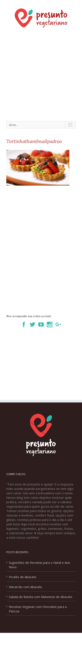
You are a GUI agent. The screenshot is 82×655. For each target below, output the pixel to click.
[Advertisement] (41, 73)
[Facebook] (23, 324)
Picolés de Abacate (22, 577)
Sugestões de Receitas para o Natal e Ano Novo (39, 564)
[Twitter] (32, 324)
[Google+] (58, 324)
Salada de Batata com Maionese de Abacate (40, 597)
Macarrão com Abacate (25, 587)
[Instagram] (49, 324)
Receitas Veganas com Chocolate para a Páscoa (38, 609)
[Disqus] (41, 247)
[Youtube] (41, 324)
